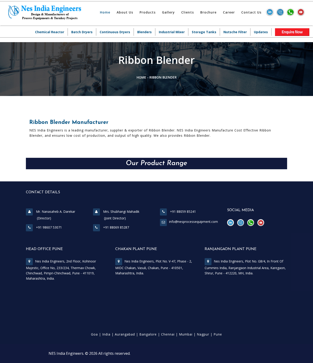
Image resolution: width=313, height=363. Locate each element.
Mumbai (185, 334)
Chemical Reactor (49, 32)
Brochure (208, 12)
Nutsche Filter (235, 32)
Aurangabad (125, 334)
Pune (218, 334)
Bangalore (148, 334)
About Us (125, 12)
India (106, 334)
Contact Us (251, 12)
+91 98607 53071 (48, 227)
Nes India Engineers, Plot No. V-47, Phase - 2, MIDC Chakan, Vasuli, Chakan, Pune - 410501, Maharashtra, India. (153, 267)
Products (148, 12)
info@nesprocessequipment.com (193, 221)
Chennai (168, 334)
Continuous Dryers (115, 32)
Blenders (144, 32)
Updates (261, 32)
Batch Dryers (82, 32)
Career (229, 12)
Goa (94, 334)
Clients (187, 12)
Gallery (168, 12)
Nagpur (203, 334)
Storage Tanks (204, 32)
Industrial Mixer (172, 32)
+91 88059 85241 (182, 211)
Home (105, 12)
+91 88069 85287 (115, 227)
